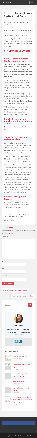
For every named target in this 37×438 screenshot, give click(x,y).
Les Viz (7, 2)
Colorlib (17, 436)
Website (4, 276)
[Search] (30, 305)
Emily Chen (21, 22)
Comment (5, 237)
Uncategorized (8, 25)
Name (4, 261)
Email (4, 268)
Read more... (18, 334)
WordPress (30, 436)
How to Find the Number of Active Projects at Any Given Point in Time (22, 399)
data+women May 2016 (21, 356)
